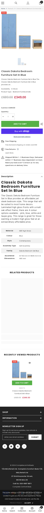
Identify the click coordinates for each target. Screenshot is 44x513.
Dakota (22, 388)
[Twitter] (24, 446)
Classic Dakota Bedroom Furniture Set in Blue (22, 392)
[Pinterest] (17, 446)
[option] (22, 32)
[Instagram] (11, 446)
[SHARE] (41, 124)
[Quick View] (30, 363)
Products (11, 9)
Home (3, 9)
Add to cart (20, 124)
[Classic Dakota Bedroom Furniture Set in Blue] (22, 370)
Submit (35, 437)
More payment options (22, 137)
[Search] (16, 3)
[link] (22, 338)
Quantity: (5, 112)
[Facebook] (4, 446)
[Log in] (28, 3)
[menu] (2, 3)
